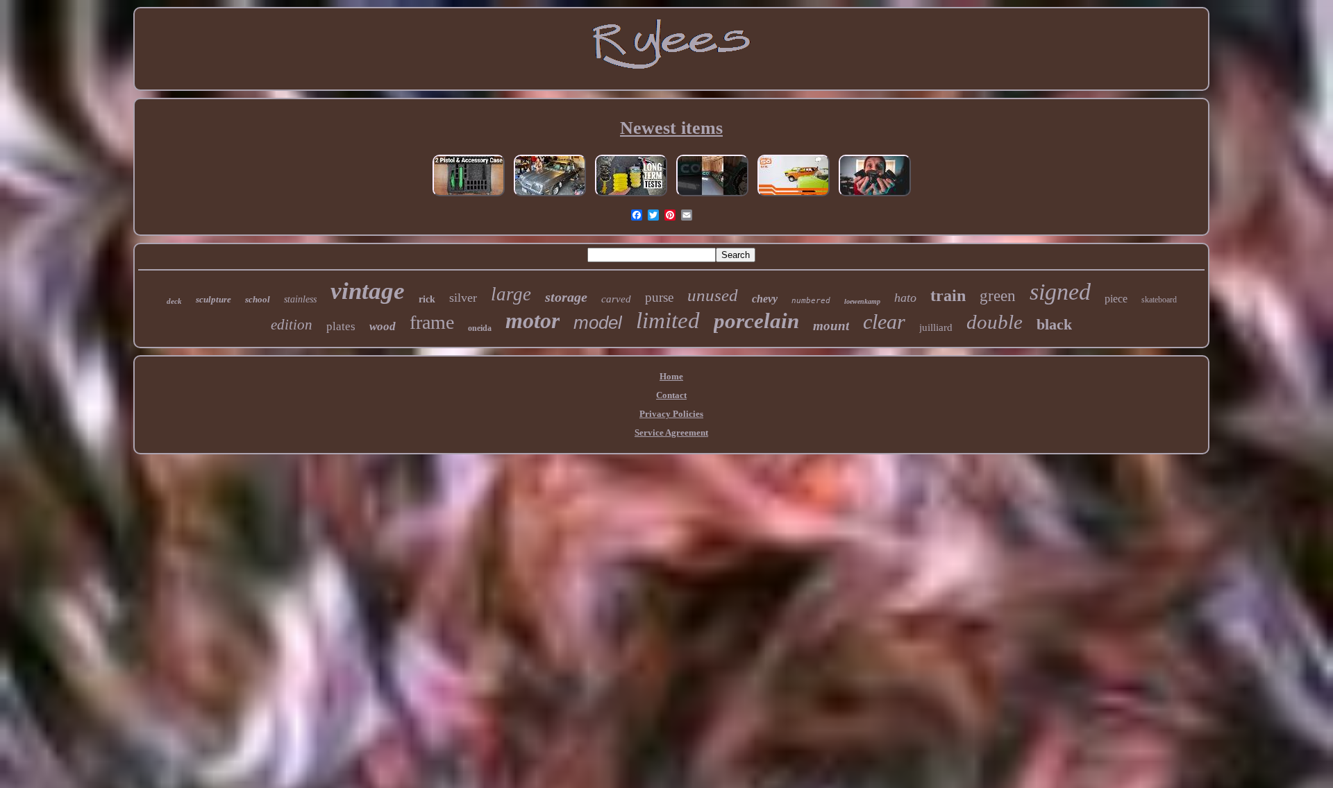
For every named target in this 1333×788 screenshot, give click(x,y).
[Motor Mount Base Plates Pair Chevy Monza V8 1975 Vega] (549, 196)
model (597, 322)
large (511, 294)
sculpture (213, 299)
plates (340, 326)
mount (831, 325)
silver (463, 298)
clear (884, 321)
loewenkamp (862, 301)
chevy (765, 299)
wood (382, 326)
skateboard (1159, 300)
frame (432, 322)
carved (616, 299)
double (994, 322)
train (948, 295)
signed (1060, 292)
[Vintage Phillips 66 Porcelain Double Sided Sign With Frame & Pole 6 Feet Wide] (712, 196)
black (1054, 324)
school (257, 299)
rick (427, 299)
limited (668, 320)
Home (671, 376)
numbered (810, 300)
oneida (480, 328)
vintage (367, 291)
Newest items (671, 128)
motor (532, 320)
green (998, 296)
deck (174, 301)
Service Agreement (671, 432)
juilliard (936, 327)
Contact (671, 395)
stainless (300, 299)
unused (712, 295)
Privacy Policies (671, 414)
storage (566, 297)
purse (659, 297)
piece (1116, 299)
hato (905, 298)
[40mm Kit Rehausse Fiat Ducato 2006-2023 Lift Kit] (631, 196)
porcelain (756, 321)
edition (291, 324)
